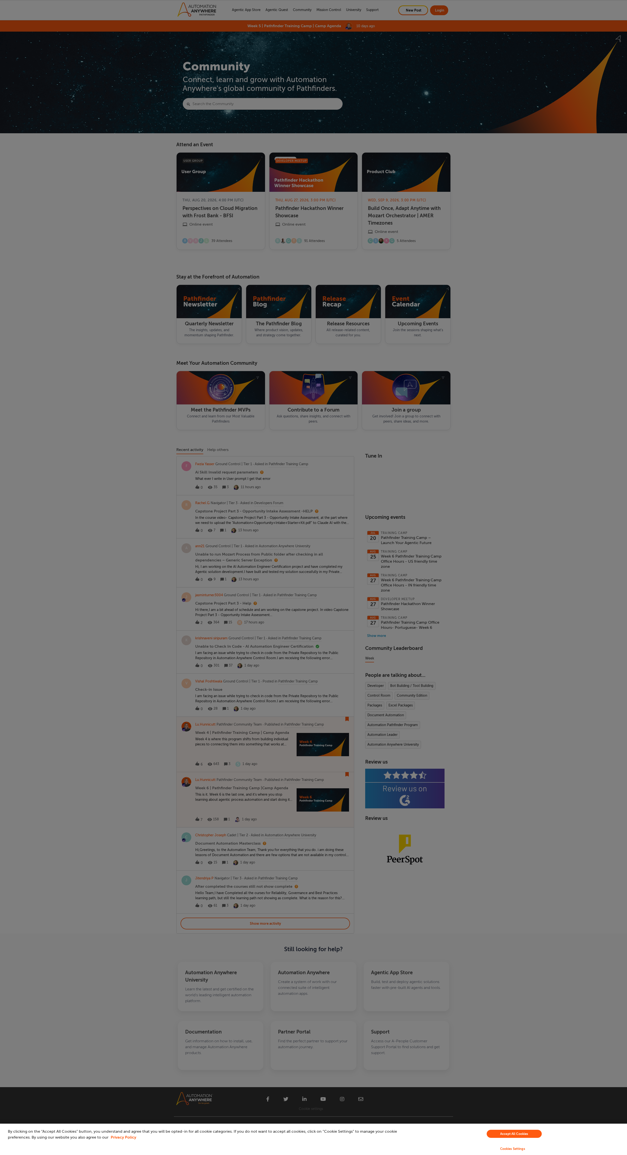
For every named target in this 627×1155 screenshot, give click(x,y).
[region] (313, 1139)
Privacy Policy (123, 1137)
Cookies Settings (512, 1149)
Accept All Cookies (514, 1134)
